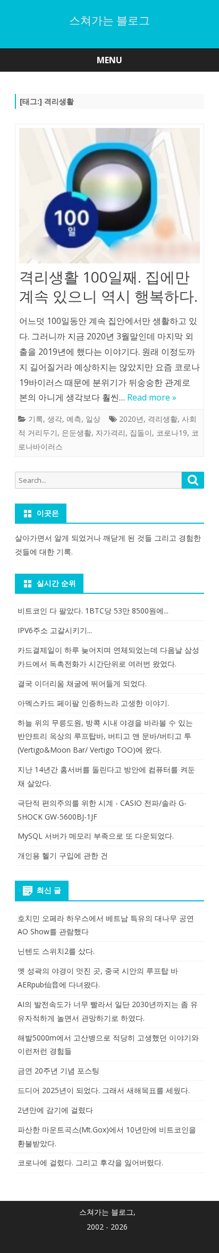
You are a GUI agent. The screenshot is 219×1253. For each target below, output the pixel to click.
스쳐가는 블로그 (109, 20)
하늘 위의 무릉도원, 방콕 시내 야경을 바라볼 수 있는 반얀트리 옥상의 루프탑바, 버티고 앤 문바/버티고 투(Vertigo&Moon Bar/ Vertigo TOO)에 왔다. (105, 736)
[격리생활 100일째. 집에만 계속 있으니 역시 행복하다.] (109, 198)
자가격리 (110, 433)
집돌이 (141, 433)
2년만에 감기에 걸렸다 (55, 1110)
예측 (73, 419)
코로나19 (171, 433)
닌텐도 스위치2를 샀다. (56, 951)
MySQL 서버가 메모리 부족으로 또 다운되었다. (96, 836)
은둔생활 (76, 433)
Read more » (151, 397)
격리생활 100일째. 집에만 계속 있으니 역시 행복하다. (108, 286)
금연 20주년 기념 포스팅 (58, 1071)
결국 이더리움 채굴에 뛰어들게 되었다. (82, 683)
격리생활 (163, 419)
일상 (93, 419)
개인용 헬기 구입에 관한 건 (63, 855)
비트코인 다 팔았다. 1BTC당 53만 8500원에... (93, 611)
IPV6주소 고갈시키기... (55, 630)
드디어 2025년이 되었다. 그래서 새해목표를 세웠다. (104, 1090)
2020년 (131, 419)
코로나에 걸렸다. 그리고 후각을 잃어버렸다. (90, 1162)
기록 (35, 419)
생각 (54, 419)
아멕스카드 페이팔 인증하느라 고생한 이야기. (93, 703)
